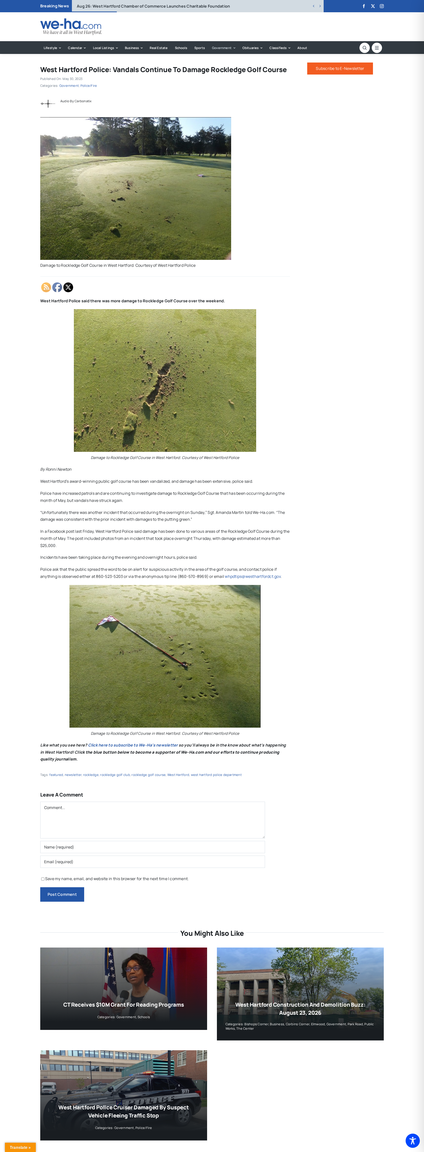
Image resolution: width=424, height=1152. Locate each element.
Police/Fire (88, 85)
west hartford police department (216, 774)
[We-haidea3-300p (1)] (71, 20)
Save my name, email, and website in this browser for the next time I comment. (117, 878)
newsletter (73, 774)
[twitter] (373, 6)
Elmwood (318, 1024)
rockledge (91, 774)
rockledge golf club (115, 774)
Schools (144, 1017)
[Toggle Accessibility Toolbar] (412, 1140)
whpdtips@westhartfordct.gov (252, 576)
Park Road (355, 1024)
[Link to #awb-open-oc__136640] (377, 48)
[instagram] (382, 6)
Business (277, 1024)
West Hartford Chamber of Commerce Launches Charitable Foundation (153, 6)
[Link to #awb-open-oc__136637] (364, 48)
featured (56, 774)
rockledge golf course (149, 774)
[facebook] (364, 6)
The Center (245, 1028)
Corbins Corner (297, 1024)
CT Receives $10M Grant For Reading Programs (123, 1004)
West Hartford (178, 774)
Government (69, 85)
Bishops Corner (256, 1024)
